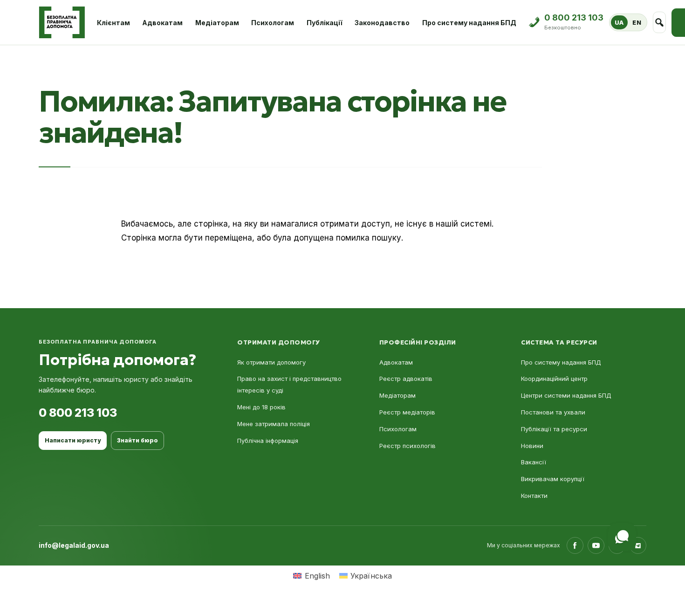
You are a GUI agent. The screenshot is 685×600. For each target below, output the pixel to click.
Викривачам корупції (552, 479)
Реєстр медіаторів (407, 412)
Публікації (324, 23)
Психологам (272, 23)
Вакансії (533, 462)
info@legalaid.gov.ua (74, 545)
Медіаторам (217, 23)
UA (619, 22)
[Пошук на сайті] (659, 22)
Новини (532, 445)
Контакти (534, 495)
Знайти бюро (137, 440)
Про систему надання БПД (469, 23)
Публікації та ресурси (554, 429)
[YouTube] (596, 545)
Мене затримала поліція (273, 424)
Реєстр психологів (407, 445)
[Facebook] (575, 545)
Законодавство (382, 23)
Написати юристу (73, 440)
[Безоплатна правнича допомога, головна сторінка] (62, 22)
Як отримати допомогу (271, 362)
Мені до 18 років (261, 407)
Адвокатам (162, 23)
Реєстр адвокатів (405, 378)
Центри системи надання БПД (566, 395)
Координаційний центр (554, 378)
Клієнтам (113, 23)
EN (636, 22)
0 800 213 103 (78, 413)
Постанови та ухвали (553, 412)
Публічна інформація (267, 440)
